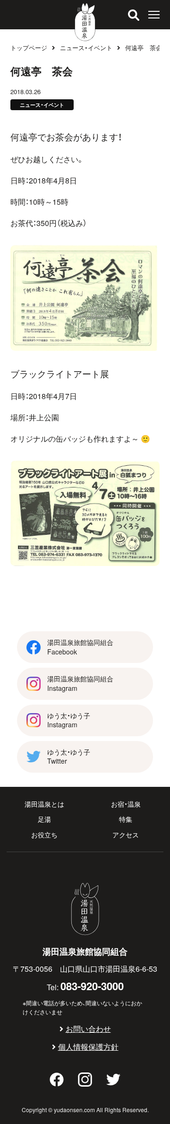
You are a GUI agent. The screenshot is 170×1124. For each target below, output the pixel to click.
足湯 (44, 819)
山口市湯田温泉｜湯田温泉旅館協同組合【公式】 (85, 22)
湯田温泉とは (44, 804)
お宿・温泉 (126, 804)
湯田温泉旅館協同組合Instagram (80, 683)
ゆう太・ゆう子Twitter (68, 756)
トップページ (28, 47)
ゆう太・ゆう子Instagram (68, 720)
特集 (125, 819)
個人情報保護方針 (88, 1046)
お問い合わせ (88, 1028)
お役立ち (44, 834)
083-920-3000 (92, 985)
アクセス (125, 834)
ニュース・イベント (86, 47)
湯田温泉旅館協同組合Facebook (80, 646)
